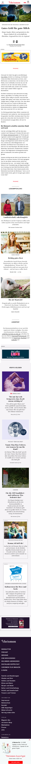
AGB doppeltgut (6, 708)
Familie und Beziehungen (10, 676)
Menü (2, 3)
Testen (24, 2)
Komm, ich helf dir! (15, 543)
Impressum (5, 700)
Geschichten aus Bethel (15, 540)
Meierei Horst (23, 107)
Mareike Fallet (13, 272)
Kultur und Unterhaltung (10, 688)
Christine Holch (21, 44)
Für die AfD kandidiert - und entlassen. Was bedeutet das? (15, 495)
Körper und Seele (7, 686)
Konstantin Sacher (14, 462)
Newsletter (6, 649)
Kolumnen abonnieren (10, 661)
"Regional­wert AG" (14, 139)
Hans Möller (4, 77)
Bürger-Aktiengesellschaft (11, 135)
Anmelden (28, 2)
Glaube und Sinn (7, 678)
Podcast (4, 652)
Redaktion (5, 737)
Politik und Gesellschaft (9, 690)
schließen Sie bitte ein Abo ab (11, 334)
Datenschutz (5, 703)
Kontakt (4, 705)
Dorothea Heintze (13, 44)
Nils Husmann (12, 227)
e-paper (4, 670)
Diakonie (15, 490)
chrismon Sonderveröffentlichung (15, 583)
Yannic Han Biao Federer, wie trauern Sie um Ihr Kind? (15, 447)
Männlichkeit (17, 393)
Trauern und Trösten (8, 693)
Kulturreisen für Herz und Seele (15, 588)
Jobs (3, 730)
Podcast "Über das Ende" (15, 441)
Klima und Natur (7, 683)
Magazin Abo (5, 720)
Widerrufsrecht (6, 710)
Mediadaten (5, 725)
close (29, 739)
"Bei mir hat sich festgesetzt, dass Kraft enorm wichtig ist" (16, 399)
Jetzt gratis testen (15, 762)
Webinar (4, 655)
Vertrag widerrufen (8, 712)
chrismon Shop (6, 722)
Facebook (24, 338)
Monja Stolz (13, 414)
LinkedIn (14, 340)
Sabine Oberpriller (15, 312)
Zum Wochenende (8, 658)
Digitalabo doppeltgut (10, 664)
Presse (3, 727)
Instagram (17, 338)
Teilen (15, 68)
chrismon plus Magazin (10, 667)
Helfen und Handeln (8, 681)
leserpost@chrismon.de (19, 336)
